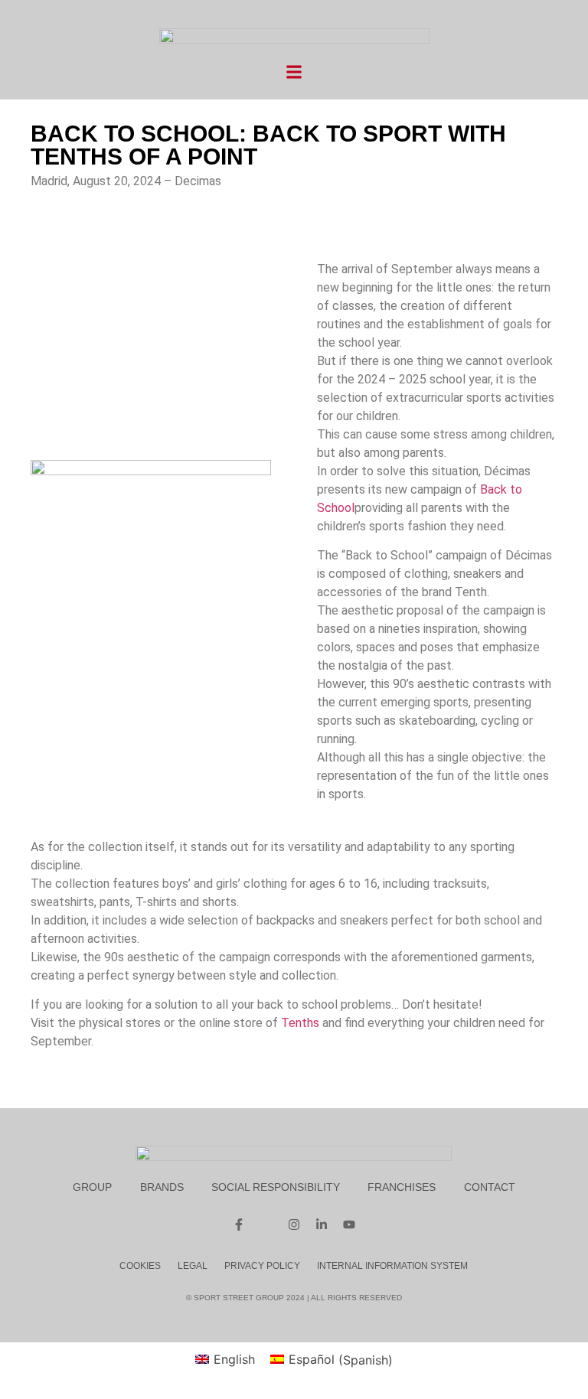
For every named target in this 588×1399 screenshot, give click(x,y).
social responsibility (275, 1187)
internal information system (392, 1265)
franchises (402, 1187)
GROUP (92, 1187)
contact (489, 1187)
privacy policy (262, 1265)
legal (192, 1265)
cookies (140, 1265)
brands (162, 1187)
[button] (294, 71)
